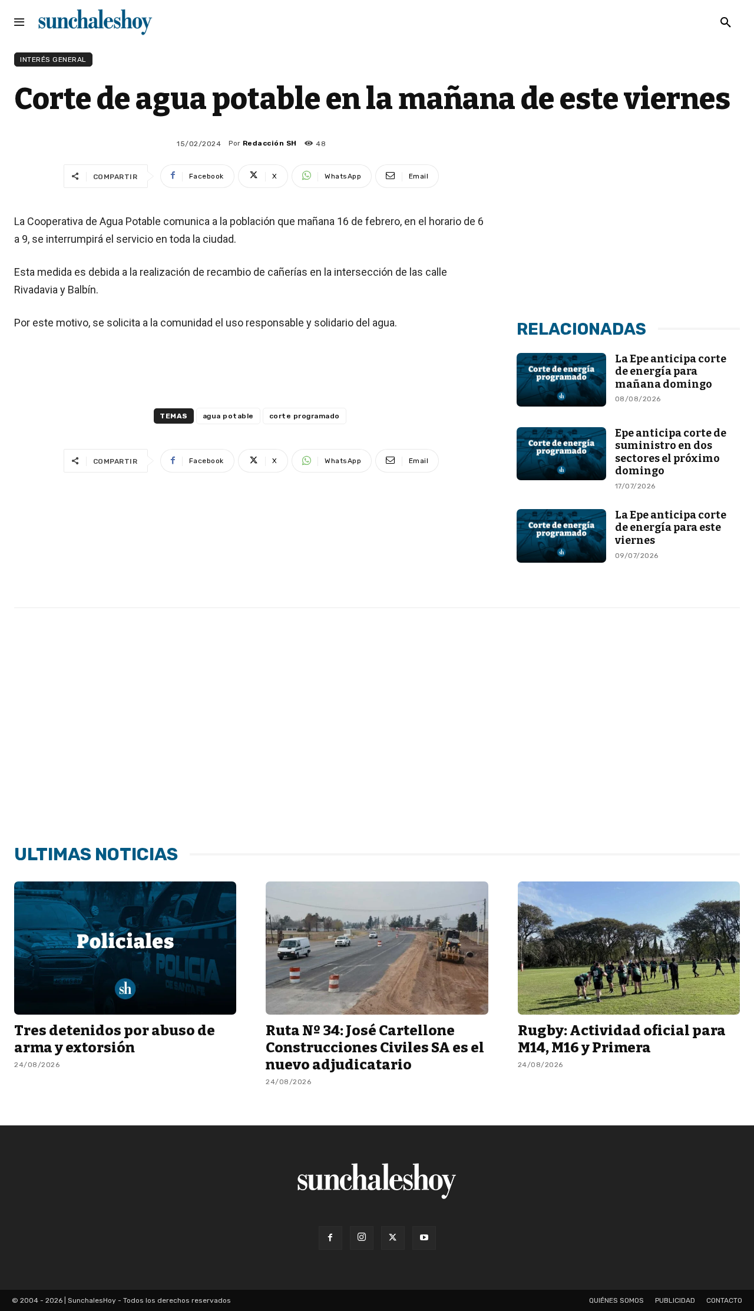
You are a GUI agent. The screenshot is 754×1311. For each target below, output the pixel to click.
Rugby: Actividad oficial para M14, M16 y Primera (622, 1039)
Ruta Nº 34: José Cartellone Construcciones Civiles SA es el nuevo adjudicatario (375, 1047)
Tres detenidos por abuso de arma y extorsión (114, 1039)
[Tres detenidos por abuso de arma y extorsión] (125, 948)
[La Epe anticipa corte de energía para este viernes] (561, 536)
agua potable (228, 416)
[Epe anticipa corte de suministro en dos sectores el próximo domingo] (561, 454)
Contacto (724, 1300)
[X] (393, 1238)
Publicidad (675, 1300)
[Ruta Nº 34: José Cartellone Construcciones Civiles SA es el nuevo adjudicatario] (377, 948)
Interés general (53, 59)
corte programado (304, 416)
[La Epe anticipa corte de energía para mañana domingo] (561, 380)
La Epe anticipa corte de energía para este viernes (670, 527)
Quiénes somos (616, 1300)
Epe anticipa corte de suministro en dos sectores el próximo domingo (670, 452)
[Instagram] (361, 1238)
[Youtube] (424, 1238)
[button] (726, 23)
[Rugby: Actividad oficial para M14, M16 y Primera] (629, 948)
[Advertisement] (628, 219)
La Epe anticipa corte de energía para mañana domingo (670, 371)
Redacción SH (270, 143)
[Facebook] (330, 1238)
